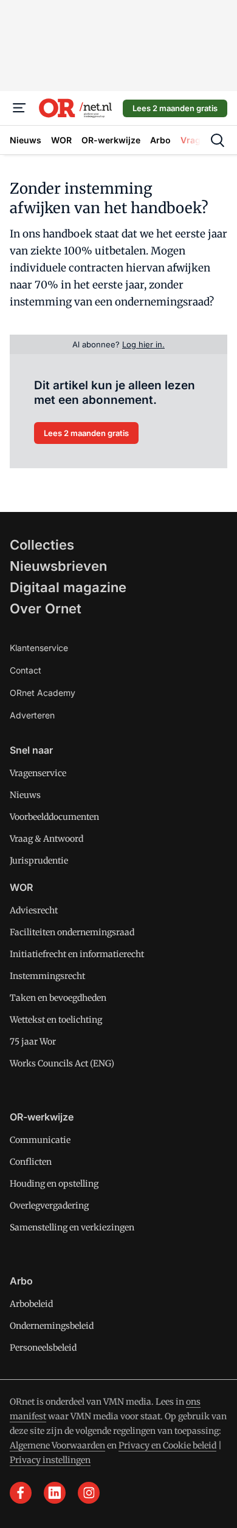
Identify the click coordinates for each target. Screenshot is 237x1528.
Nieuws (25, 795)
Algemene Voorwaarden (57, 1445)
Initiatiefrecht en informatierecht (77, 954)
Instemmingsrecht (47, 975)
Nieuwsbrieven (58, 566)
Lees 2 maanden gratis (175, 108)
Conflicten (31, 1161)
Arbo (21, 1281)
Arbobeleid (31, 1303)
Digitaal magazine (68, 587)
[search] (217, 140)
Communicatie (40, 1139)
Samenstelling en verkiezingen (72, 1227)
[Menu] (19, 108)
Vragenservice (38, 773)
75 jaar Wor (33, 1041)
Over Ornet (45, 608)
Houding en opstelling (54, 1183)
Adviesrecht (34, 910)
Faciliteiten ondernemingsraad (72, 932)
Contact (25, 670)
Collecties (42, 545)
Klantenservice (39, 648)
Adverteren (32, 715)
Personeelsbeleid (43, 1347)
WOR (21, 887)
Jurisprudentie (39, 860)
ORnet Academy (42, 692)
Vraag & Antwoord (46, 838)
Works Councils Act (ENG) (62, 1063)
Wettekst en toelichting (56, 1019)
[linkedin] (55, 1493)
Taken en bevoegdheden (58, 997)
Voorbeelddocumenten (54, 816)
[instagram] (89, 1493)
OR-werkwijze (42, 1117)
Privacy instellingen (50, 1460)
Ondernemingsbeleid (52, 1325)
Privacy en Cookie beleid (167, 1445)
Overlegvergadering (49, 1205)
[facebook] (21, 1493)
